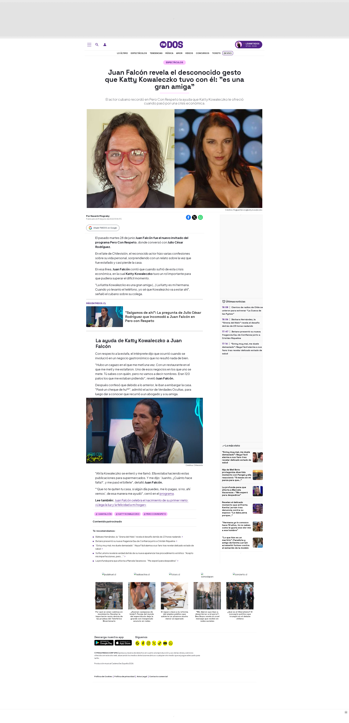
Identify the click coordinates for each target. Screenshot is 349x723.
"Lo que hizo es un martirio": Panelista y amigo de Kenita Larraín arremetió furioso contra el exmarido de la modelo (235, 542)
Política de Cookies (103, 676)
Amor (179, 53)
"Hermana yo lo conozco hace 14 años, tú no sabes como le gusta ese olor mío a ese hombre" (236, 526)
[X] (154, 643)
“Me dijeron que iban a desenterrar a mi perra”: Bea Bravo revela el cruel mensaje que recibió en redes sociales (207, 616)
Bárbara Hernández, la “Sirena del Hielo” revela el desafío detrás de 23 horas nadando (138, 536)
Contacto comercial (158, 676)
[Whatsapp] (171, 643)
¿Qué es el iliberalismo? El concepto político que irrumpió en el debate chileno (239, 615)
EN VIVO (228, 53)
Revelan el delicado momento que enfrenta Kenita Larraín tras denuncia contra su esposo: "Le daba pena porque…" (235, 509)
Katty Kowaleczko (128, 514)
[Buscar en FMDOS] (97, 44)
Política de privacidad (124, 676)
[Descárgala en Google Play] (104, 642)
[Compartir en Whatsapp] (200, 217)
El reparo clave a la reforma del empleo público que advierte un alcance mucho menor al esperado (174, 615)
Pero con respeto (156, 514)
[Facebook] (143, 643)
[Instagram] (148, 643)
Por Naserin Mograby (98, 216)
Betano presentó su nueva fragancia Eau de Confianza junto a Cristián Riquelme (135, 541)
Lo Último (122, 53)
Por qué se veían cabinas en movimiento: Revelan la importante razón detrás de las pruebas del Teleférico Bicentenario (109, 616)
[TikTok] (160, 643)
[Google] (137, 643)
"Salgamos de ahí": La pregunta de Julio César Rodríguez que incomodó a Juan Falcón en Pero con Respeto (163, 316)
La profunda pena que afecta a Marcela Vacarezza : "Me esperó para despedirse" (135, 560)
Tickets (216, 53)
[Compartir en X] (194, 217)
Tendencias (156, 53)
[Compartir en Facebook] (188, 217)
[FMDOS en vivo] (239, 45)
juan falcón (105, 514)
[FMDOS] (171, 44)
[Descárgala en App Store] (123, 642)
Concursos (202, 53)
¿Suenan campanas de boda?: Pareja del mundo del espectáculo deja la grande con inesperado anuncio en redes (142, 616)
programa (167, 493)
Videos (189, 53)
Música (169, 53)
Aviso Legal (142, 676)
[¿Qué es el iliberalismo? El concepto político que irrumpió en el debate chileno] (240, 595)
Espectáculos (139, 53)
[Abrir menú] (89, 44)
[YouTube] (165, 643)
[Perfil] (105, 44)
